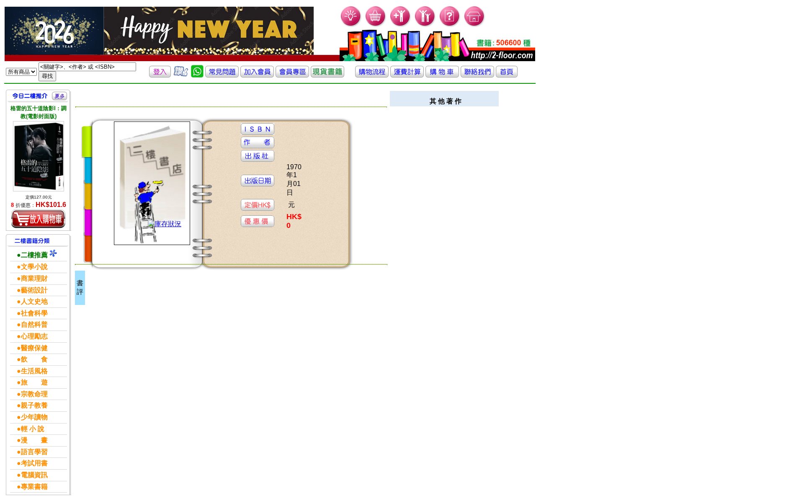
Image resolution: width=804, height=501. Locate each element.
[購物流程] (372, 75)
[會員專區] (292, 75)
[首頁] (474, 25)
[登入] (160, 75)
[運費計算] (407, 75)
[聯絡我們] (477, 75)
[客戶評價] (181, 75)
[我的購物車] (375, 25)
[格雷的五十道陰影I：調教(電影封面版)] (38, 156)
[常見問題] (449, 25)
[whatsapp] (197, 75)
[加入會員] (400, 25)
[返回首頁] (507, 75)
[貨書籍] (327, 75)
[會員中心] (425, 25)
